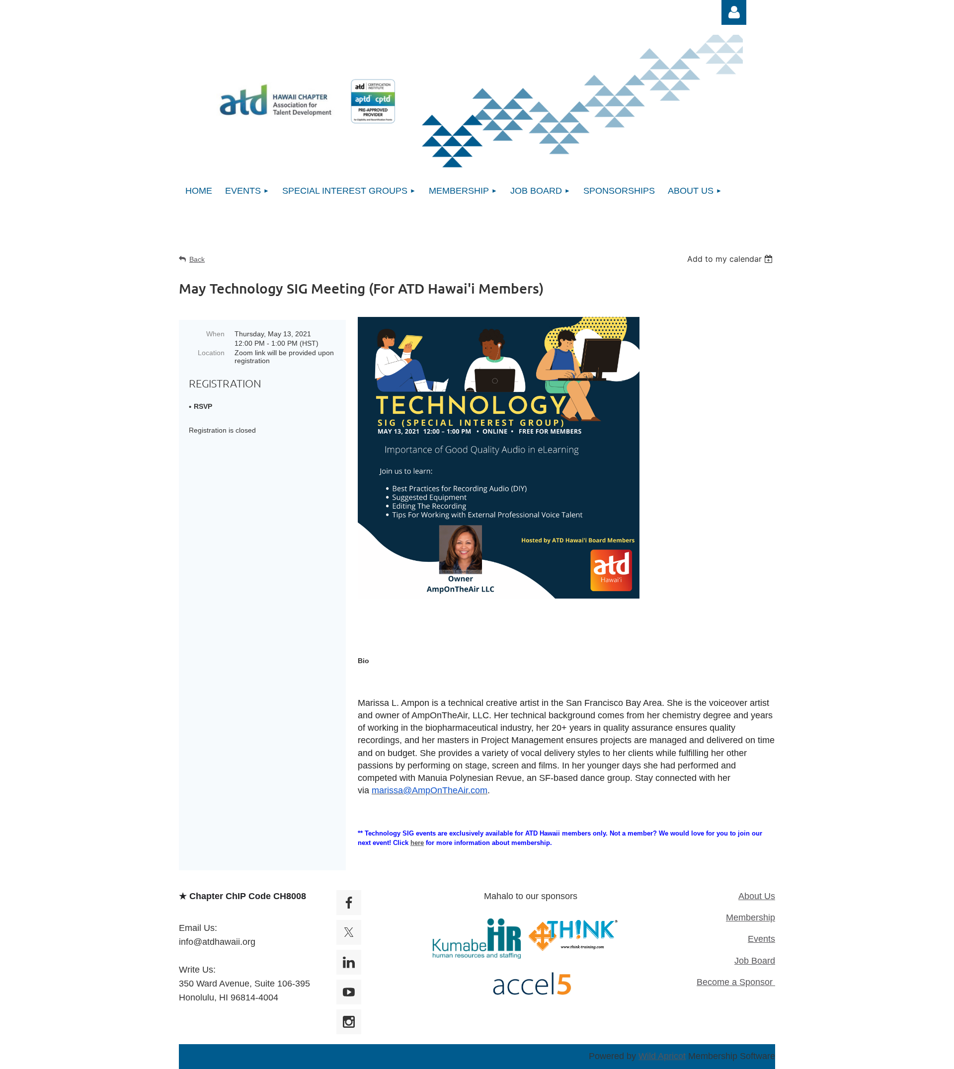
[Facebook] (348, 902)
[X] (348, 932)
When (215, 334)
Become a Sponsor (736, 982)
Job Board (754, 961)
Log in (733, 12)
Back (197, 259)
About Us (756, 896)
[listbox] (731, 259)
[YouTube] (348, 992)
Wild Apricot (662, 1056)
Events (761, 939)
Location (211, 353)
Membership (750, 917)
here (417, 842)
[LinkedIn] (348, 962)
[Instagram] (348, 1021)
